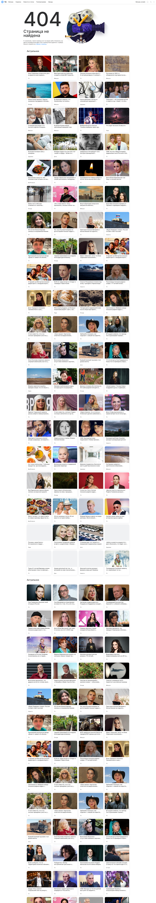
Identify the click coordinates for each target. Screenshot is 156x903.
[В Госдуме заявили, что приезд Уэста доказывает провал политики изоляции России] (117, 328)
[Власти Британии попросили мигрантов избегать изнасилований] (91, 198)
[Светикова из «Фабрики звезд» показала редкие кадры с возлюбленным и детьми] (117, 302)
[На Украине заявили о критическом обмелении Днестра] (117, 458)
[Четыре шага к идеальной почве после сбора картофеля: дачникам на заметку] (91, 302)
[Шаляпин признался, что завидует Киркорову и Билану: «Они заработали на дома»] (117, 727)
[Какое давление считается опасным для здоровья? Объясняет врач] (91, 94)
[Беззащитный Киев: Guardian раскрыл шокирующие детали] (117, 432)
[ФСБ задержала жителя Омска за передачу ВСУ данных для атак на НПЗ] (91, 831)
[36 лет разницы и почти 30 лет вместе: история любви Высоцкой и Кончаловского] (65, 511)
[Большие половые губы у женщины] (39, 146)
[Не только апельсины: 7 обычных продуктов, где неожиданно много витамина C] (39, 458)
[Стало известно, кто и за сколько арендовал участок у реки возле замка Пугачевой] (39, 328)
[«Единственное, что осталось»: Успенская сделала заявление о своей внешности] (91, 406)
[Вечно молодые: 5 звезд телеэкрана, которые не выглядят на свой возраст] (65, 615)
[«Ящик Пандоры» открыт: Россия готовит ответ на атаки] (117, 224)
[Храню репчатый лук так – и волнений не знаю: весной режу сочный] (65, 563)
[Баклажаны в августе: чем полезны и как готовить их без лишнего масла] (39, 172)
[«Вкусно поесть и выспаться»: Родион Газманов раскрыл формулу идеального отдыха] (117, 484)
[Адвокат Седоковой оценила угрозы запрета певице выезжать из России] (39, 406)
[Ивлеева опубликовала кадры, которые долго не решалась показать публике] (65, 380)
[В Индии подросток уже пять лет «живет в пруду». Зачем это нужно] (65, 146)
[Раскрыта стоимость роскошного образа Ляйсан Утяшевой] (65, 667)
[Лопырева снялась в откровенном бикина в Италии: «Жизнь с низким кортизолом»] (39, 589)
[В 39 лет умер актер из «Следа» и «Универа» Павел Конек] (65, 276)
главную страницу (41, 44)
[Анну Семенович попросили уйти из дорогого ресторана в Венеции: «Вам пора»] (39, 68)
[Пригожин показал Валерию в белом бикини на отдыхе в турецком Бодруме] (91, 224)
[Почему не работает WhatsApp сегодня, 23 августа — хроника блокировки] (91, 615)
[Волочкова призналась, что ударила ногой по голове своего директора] (39, 779)
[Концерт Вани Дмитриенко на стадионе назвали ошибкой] (117, 641)
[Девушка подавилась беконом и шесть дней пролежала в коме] (91, 458)
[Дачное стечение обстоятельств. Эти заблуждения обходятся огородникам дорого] (91, 380)
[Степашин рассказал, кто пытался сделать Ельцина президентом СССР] (39, 120)
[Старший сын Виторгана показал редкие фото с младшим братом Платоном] (117, 250)
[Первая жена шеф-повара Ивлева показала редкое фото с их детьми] (39, 727)
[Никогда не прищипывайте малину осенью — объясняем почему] (91, 779)
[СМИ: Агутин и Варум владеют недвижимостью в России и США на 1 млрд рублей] (117, 146)
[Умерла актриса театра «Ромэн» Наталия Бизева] (65, 432)
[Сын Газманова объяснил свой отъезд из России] (39, 701)
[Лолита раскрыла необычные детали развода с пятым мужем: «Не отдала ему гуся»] (91, 667)
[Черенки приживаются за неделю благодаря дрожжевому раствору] (65, 250)
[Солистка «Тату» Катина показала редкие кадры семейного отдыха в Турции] (91, 484)
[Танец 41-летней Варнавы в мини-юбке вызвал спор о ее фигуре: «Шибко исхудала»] (39, 563)
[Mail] (2, 2)
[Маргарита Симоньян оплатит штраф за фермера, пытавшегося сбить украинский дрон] (39, 432)
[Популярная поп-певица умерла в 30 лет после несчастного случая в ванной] (91, 172)
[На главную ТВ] (5, 2)
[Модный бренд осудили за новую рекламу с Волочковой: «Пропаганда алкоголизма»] (91, 511)
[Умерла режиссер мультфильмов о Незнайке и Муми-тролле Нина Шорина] (65, 779)
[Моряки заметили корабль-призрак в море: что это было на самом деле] (39, 380)
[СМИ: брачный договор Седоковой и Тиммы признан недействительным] (91, 432)
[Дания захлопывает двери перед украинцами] (39, 641)
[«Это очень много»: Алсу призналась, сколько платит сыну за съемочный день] (65, 198)
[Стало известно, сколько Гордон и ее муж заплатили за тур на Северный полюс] (65, 406)
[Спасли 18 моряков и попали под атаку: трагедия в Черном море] (91, 276)
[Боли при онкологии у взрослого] (91, 589)
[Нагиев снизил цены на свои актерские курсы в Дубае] (117, 511)
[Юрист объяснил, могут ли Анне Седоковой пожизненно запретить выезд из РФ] (91, 250)
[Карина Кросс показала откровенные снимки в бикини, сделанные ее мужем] (117, 615)
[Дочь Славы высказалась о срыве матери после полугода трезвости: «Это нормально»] (117, 406)
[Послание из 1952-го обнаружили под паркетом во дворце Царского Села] (117, 68)
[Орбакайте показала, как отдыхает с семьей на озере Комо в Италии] (91, 328)
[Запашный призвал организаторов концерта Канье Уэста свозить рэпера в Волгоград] (117, 667)
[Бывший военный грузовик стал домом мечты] (91, 354)
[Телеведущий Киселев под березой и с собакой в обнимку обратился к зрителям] (117, 701)
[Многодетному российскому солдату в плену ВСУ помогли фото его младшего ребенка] (65, 68)
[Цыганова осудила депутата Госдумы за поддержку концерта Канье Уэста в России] (91, 701)
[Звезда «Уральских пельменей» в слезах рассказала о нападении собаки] (65, 172)
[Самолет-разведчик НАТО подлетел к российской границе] (117, 779)
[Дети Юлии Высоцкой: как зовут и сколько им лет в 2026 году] (65, 727)
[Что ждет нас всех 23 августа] (117, 120)
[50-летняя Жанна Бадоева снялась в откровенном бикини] (39, 224)
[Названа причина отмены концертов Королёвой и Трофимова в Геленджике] (91, 727)
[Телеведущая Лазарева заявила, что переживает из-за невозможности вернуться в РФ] (117, 563)
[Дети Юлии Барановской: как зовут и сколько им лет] (117, 172)
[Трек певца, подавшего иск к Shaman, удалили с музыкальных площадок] (117, 589)
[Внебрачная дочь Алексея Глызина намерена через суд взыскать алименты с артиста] (91, 120)
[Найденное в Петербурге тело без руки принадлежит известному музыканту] (91, 146)
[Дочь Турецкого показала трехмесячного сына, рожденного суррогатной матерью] (39, 302)
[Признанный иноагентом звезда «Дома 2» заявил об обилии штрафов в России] (39, 250)
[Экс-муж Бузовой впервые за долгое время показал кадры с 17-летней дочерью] (65, 224)
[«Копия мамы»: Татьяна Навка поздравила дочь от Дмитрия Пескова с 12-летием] (117, 380)
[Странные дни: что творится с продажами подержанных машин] (91, 537)
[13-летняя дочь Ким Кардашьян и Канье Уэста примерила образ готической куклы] (117, 354)
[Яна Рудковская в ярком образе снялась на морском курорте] (39, 484)
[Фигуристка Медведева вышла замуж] (65, 589)
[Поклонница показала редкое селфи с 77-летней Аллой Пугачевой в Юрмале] (117, 276)
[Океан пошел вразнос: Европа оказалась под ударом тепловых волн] (39, 94)
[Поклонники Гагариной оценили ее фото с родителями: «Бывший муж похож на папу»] (65, 537)
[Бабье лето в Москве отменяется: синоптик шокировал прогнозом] (39, 198)
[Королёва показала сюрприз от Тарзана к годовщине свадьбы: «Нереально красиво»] (117, 198)
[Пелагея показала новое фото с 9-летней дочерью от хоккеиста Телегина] (91, 68)
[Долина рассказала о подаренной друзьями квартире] (65, 458)
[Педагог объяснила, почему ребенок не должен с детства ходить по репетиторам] (91, 641)
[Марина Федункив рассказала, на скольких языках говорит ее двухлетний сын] (65, 753)
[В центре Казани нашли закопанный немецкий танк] (65, 120)
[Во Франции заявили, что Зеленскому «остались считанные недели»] (65, 94)
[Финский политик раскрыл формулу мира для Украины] (91, 563)
